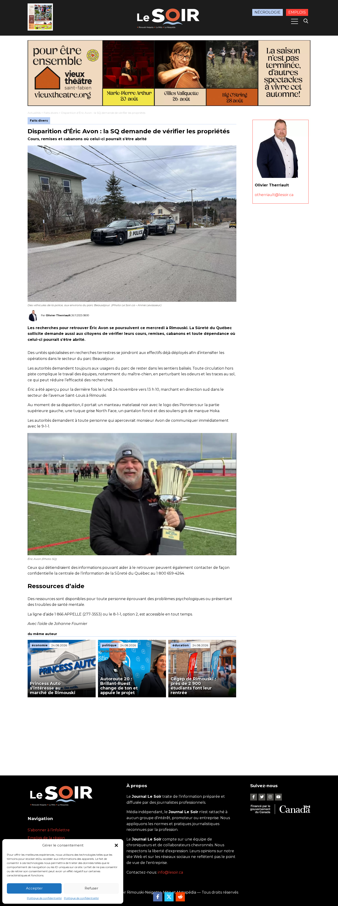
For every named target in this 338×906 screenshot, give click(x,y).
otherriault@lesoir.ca (274, 195)
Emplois (297, 12)
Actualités (34, 112)
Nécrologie (268, 12)
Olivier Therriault (58, 315)
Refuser (91, 888)
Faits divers (51, 112)
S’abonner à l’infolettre (49, 830)
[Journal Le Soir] (169, 17)
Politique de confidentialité (44, 898)
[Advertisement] (132, 732)
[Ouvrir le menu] (294, 21)
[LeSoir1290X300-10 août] (169, 73)
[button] (116, 845)
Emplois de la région (46, 838)
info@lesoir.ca (170, 872)
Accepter (34, 888)
